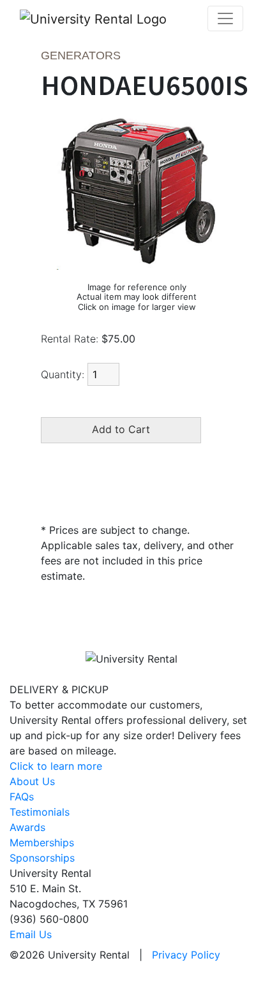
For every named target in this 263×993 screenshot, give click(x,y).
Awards (27, 827)
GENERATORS (81, 55)
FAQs (22, 796)
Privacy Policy (186, 954)
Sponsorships (42, 857)
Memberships (42, 842)
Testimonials (40, 811)
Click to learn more (56, 766)
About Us (32, 781)
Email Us (31, 934)
